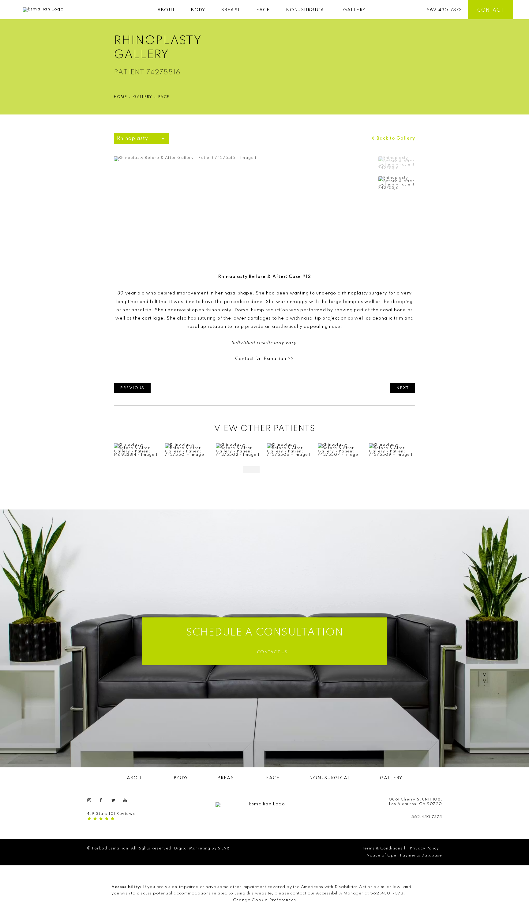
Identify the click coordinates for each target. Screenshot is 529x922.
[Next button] (277, 469)
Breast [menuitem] (230, 10)
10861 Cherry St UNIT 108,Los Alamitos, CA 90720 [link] (415, 802)
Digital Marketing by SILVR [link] (201, 848)
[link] (444, 10)
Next (402, 388)
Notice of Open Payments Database (404, 855)
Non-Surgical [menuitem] (306, 10)
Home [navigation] (120, 97)
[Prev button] (251, 469)
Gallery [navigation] (142, 97)
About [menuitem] (166, 10)
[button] (89, 800)
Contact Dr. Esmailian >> (264, 359)
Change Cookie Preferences (264, 900)
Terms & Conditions (382, 848)
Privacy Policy (424, 848)
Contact (490, 10)
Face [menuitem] (263, 10)
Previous (132, 388)
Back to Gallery (395, 139)
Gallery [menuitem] (354, 10)
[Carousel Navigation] (264, 466)
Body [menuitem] (198, 10)
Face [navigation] (163, 97)
